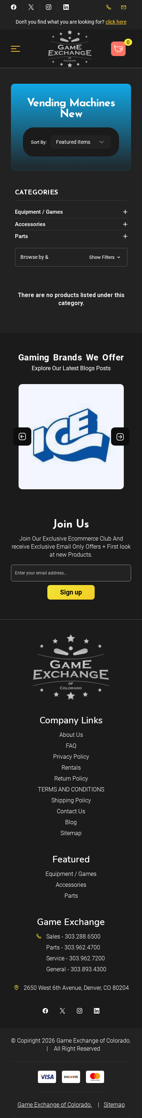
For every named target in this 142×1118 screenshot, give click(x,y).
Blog (71, 822)
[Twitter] (31, 7)
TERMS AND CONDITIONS (71, 789)
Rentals (71, 767)
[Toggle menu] (20, 49)
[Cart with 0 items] (118, 49)
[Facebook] (13, 7)
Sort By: (39, 142)
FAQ (71, 745)
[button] (71, 257)
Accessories (30, 224)
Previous (22, 436)
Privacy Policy (71, 756)
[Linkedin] (66, 7)
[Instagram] (48, 7)
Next (120, 436)
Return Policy (71, 778)
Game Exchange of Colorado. (93, 1040)
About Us (71, 734)
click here (116, 22)
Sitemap (71, 833)
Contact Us (71, 811)
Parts (21, 236)
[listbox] (80, 142)
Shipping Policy (71, 800)
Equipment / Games (39, 212)
